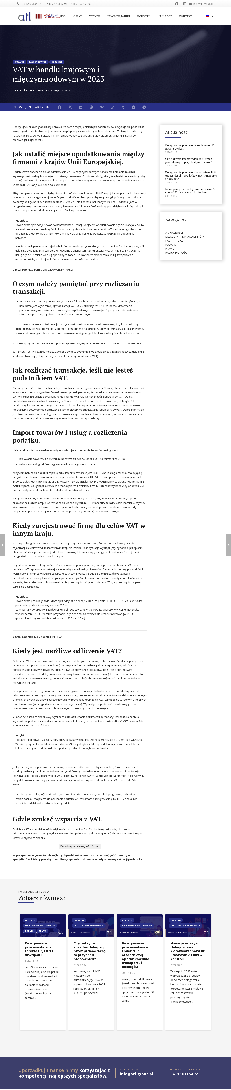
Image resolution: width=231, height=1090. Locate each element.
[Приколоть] (91, 107)
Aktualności (174, 232)
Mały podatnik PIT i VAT (49, 637)
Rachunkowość (176, 252)
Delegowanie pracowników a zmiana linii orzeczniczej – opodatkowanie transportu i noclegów (191, 175)
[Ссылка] (177, 3)
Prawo (170, 248)
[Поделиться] (59, 107)
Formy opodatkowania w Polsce (54, 269)
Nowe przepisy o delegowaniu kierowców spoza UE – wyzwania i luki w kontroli (191, 190)
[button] (209, 16)
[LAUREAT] (47, 16)
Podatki (170, 244)
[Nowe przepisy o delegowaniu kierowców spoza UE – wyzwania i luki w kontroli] (188, 916)
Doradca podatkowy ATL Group (79, 846)
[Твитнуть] (70, 107)
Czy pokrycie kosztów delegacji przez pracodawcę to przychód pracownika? (188, 160)
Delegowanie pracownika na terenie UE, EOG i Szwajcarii (189, 146)
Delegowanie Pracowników (184, 236)
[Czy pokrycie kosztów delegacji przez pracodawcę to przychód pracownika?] (91, 916)
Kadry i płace (174, 240)
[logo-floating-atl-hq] (24, 16)
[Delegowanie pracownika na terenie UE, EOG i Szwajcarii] (43, 916)
